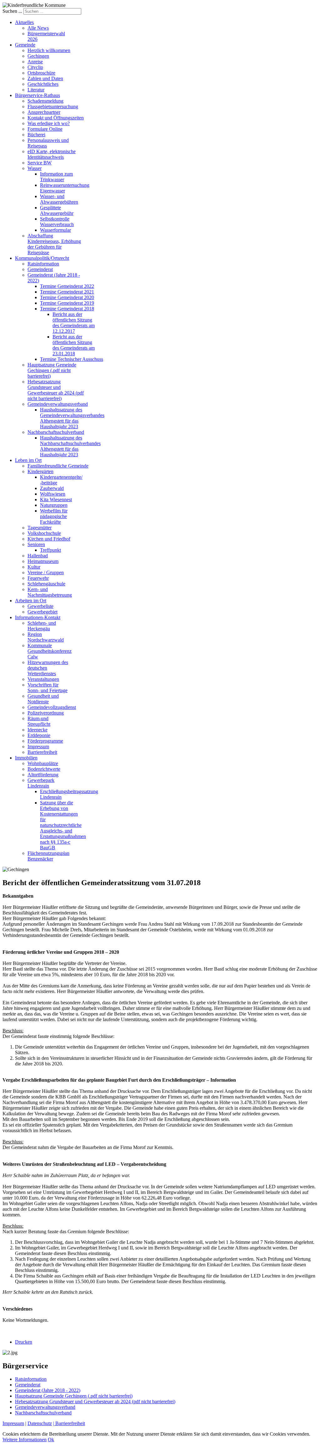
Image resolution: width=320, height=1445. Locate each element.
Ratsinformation (31, 1379)
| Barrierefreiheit (69, 1423)
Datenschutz (40, 1423)
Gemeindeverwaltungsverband (45, 1407)
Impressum (13, 1423)
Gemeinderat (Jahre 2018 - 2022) (47, 1390)
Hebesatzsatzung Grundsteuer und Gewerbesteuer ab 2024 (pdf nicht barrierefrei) (95, 1401)
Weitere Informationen (24, 1439)
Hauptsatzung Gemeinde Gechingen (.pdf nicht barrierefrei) (73, 1396)
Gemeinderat (27, 1384)
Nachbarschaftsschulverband (43, 1412)
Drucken (23, 1342)
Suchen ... (12, 11)
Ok (51, 1439)
